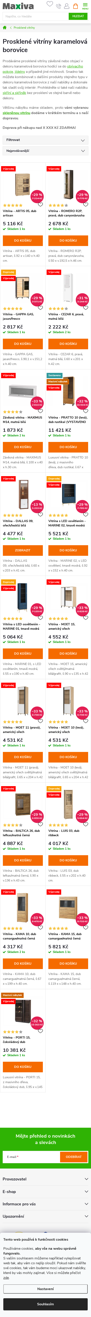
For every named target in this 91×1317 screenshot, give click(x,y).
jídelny (20, 71)
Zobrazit (22, 550)
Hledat (78, 16)
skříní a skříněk (14, 92)
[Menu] (85, 6)
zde (6, 1277)
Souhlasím (45, 1304)
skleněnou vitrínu (16, 113)
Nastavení (45, 1289)
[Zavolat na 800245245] (58, 6)
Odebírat (74, 1157)
